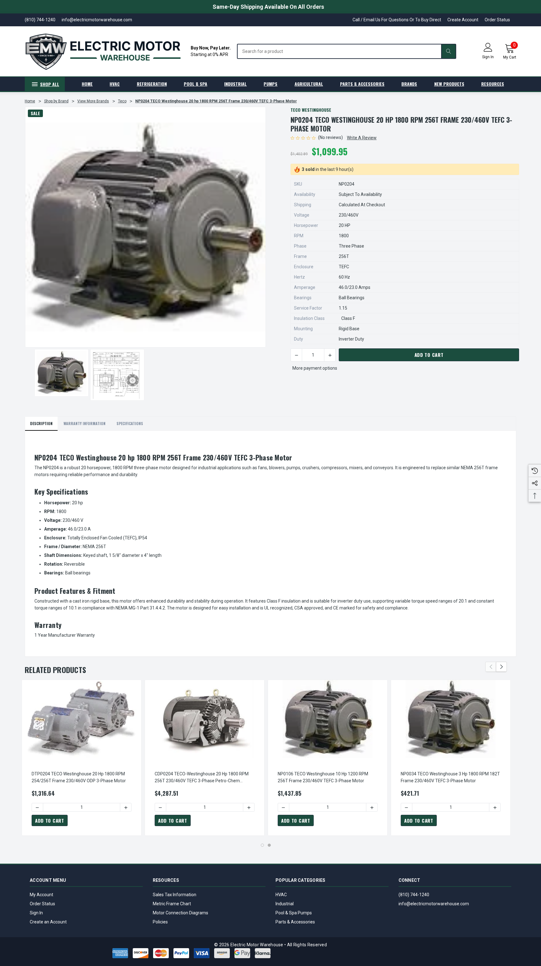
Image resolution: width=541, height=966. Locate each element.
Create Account (462, 19)
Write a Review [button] (362, 137)
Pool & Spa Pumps (294, 912)
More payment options (314, 368)
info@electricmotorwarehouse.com (434, 903)
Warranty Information (85, 423)
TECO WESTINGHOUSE (311, 109)
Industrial (285, 903)
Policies (160, 921)
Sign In (36, 912)
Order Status (497, 19)
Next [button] (501, 667)
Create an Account (48, 921)
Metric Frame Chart (172, 903)
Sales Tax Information (174, 894)
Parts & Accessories (295, 921)
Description (41, 423)
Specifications (129, 423)
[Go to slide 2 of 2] (269, 845)
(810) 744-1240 (414, 894)
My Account (41, 894)
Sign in (488, 57)
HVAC (281, 894)
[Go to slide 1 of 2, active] (262, 845)
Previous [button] (490, 667)
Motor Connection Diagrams (180, 912)
